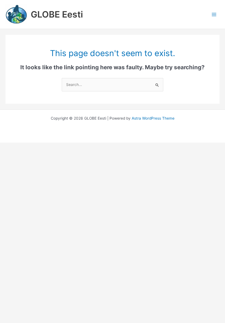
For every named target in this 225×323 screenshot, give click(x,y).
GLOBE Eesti (57, 14)
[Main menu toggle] (214, 14)
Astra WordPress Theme (153, 118)
